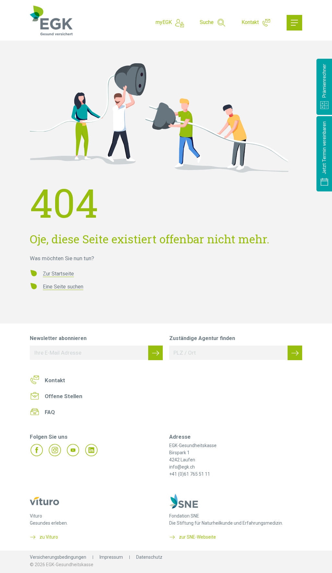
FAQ (50, 412)
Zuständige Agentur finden (202, 338)
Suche (207, 22)
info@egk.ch (182, 466)
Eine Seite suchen (63, 287)
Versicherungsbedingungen (58, 557)
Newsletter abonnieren (58, 338)
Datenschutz (149, 557)
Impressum (111, 557)
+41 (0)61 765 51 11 (189, 474)
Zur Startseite (58, 274)
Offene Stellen (63, 396)
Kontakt (250, 22)
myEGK (164, 22)
